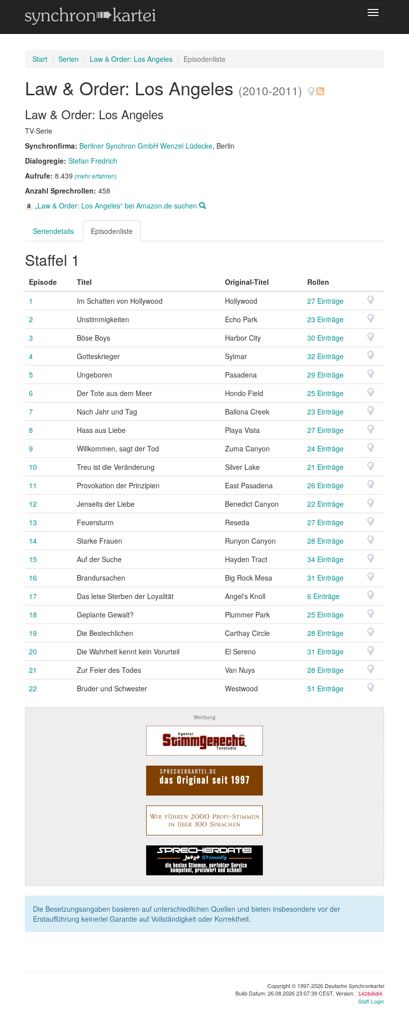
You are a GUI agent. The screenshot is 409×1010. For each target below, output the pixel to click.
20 (33, 651)
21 (33, 670)
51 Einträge (325, 688)
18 (33, 614)
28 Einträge (325, 541)
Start (39, 59)
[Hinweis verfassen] (311, 87)
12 (33, 504)
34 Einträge (325, 559)
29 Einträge (325, 375)
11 (33, 485)
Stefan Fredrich (92, 161)
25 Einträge (325, 393)
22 (33, 688)
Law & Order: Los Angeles (131, 59)
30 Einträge (325, 338)
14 (33, 541)
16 (33, 578)
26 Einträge (325, 485)
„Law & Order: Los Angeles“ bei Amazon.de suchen (116, 205)
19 (33, 633)
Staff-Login (371, 1001)
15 (33, 559)
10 (33, 467)
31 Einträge (325, 578)
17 (33, 596)
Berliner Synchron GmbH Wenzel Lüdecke (145, 146)
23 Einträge (325, 319)
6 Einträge (323, 596)
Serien (68, 59)
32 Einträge (325, 356)
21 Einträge (325, 467)
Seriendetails (53, 231)
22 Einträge (325, 504)
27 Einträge (325, 301)
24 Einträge (325, 448)
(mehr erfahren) (95, 176)
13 (33, 522)
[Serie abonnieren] (319, 87)
